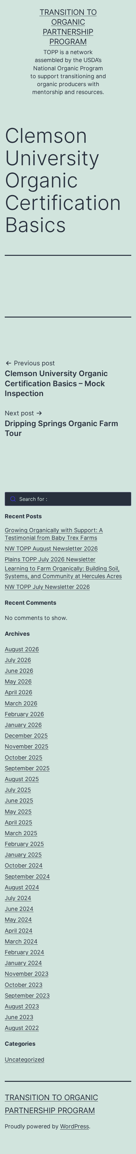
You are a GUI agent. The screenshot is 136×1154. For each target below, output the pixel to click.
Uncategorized (24, 1059)
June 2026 (19, 670)
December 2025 (26, 735)
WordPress (74, 1126)
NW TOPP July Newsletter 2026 (47, 586)
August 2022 (22, 1028)
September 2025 (27, 768)
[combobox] (68, 499)
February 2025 (24, 844)
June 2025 (19, 800)
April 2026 (18, 692)
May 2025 (18, 811)
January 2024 (23, 963)
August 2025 (22, 779)
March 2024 (21, 941)
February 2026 (24, 714)
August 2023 (22, 1006)
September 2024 (27, 876)
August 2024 (22, 887)
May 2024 (18, 919)
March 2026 (21, 703)
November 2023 (26, 973)
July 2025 (18, 789)
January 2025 (23, 854)
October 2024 (24, 865)
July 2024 (18, 898)
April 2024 (19, 930)
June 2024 (19, 908)
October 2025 (23, 757)
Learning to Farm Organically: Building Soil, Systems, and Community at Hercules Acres (63, 572)
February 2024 (24, 952)
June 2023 (19, 1017)
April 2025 (18, 822)
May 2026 (18, 681)
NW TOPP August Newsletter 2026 (51, 548)
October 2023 (23, 984)
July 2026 (18, 660)
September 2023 (27, 995)
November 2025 (26, 746)
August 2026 (22, 649)
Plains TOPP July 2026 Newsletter (50, 559)
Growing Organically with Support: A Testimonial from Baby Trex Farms (54, 534)
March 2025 (21, 833)
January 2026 (23, 725)
